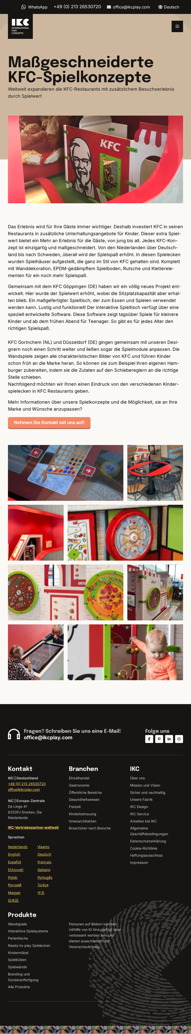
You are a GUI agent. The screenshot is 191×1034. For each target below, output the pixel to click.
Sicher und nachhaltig (147, 792)
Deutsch (44, 854)
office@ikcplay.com (131, 6)
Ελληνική (15, 869)
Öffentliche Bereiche (85, 792)
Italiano (44, 869)
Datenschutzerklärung (148, 841)
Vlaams (43, 846)
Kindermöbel (18, 953)
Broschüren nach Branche (90, 828)
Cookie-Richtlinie (143, 848)
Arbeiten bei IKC (143, 821)
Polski (12, 877)
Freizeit (75, 807)
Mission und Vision (145, 785)
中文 (41, 892)
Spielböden (17, 960)
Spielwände (17, 967)
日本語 (13, 900)
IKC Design (139, 807)
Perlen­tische (18, 938)
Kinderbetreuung (82, 814)
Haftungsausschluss (146, 855)
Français (44, 862)
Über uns (137, 778)
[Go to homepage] (20, 26)
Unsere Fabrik (141, 799)
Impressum (139, 862)
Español (14, 862)
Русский (14, 885)
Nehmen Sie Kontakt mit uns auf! (49, 422)
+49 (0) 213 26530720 (27, 784)
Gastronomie (79, 785)
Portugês (45, 877)
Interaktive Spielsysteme (28, 931)
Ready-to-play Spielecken (29, 945)
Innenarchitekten (82, 821)
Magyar (14, 892)
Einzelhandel (79, 778)
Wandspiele (17, 924)
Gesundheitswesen (84, 799)
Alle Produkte (19, 987)
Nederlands (18, 846)
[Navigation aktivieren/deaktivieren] (177, 26)
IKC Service (139, 814)
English (14, 854)
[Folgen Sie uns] (149, 739)
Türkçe (43, 885)
